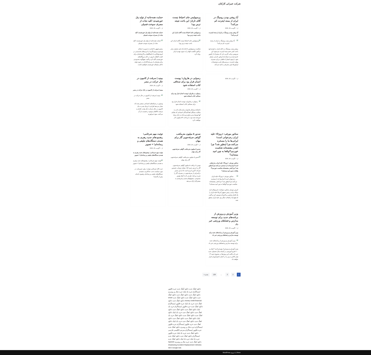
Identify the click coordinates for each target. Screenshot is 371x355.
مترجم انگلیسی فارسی (176, 330)
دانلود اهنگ (178, 315)
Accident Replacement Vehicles (189, 345)
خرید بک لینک (187, 292)
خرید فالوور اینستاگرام (176, 304)
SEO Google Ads (174, 348)
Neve (239, 352)
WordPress (226, 352)
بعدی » (206, 274)
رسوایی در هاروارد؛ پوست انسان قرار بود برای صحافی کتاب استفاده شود (186, 81)
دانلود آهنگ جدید (183, 289)
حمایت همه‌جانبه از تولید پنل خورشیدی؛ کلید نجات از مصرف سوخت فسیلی (149, 21)
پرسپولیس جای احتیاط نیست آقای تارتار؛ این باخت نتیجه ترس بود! (186, 21)
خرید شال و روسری (175, 292)
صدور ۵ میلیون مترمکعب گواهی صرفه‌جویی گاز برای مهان (187, 137)
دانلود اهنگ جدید (195, 289)
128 (214, 274)
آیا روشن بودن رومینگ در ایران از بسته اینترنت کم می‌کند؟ (226, 21)
